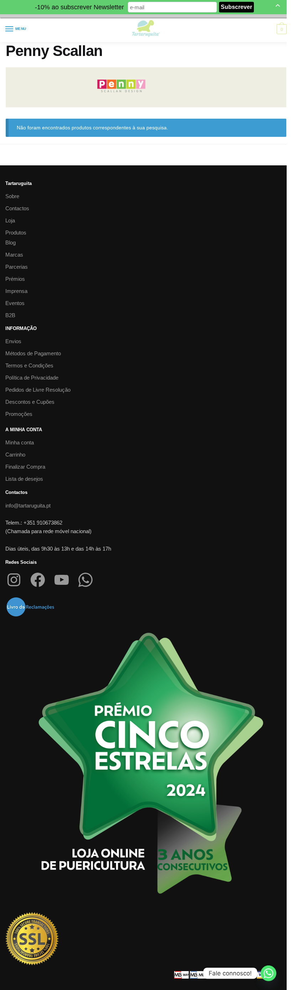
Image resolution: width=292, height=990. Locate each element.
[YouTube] (61, 579)
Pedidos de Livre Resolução (38, 390)
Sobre (12, 196)
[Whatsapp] (268, 973)
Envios (13, 341)
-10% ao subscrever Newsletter (79, 7)
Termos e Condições (29, 365)
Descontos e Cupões (29, 402)
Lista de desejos (24, 479)
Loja (10, 220)
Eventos (15, 303)
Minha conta (19, 442)
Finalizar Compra (25, 467)
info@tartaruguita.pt (28, 505)
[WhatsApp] (85, 579)
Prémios (15, 279)
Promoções (18, 414)
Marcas (14, 255)
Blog (10, 242)
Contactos (17, 208)
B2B (10, 315)
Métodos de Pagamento (33, 353)
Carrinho (15, 455)
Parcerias (16, 267)
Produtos (15, 233)
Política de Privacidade (31, 378)
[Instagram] (13, 579)
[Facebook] (37, 579)
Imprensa (16, 291)
